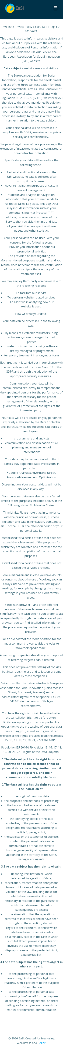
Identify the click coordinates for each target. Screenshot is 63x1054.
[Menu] (56, 8)
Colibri (42, 1043)
